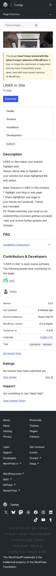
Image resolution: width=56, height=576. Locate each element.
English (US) (46, 337)
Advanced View (12, 353)
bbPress (9, 484)
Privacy (7, 436)
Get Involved (37, 447)
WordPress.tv (12, 463)
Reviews (11, 119)
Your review (9, 377)
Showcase (36, 420)
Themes (34, 425)
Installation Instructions (16, 244)
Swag (34, 463)
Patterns (34, 436)
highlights (47, 344)
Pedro (13, 291)
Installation (12, 127)
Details (10, 111)
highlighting (35, 344)
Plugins (33, 431)
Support (10, 143)
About (6, 420)
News (6, 425)
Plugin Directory (11, 14)
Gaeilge (14, 504)
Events (33, 452)
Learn (6, 447)
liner (9, 90)
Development (14, 135)
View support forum (14, 400)
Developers (9, 458)
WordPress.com (13, 473)
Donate (35, 458)
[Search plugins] (36, 25)
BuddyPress (11, 490)
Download (10, 99)
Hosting (7, 431)
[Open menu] (51, 4)
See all (49, 377)
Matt (7, 479)
